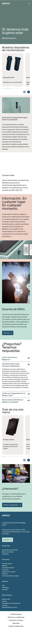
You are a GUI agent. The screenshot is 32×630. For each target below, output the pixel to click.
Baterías (4, 566)
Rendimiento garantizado (10, 550)
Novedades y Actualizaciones (11, 603)
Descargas (5, 587)
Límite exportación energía (10, 576)
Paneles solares (7, 564)
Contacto (5, 589)
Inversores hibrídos (8, 568)
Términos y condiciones (16, 617)
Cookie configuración (15, 626)
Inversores (5, 570)
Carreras (5, 605)
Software (5, 574)
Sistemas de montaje (8, 572)
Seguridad (5, 554)
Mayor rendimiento (8, 552)
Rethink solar (6, 599)
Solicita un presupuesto (10, 505)
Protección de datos (16, 620)
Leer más (6, 333)
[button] (24, 92)
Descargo (16, 623)
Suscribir (6, 540)
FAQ (3, 585)
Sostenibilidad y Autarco (9, 607)
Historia (4, 601)
